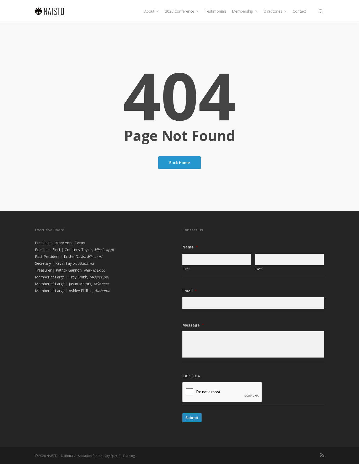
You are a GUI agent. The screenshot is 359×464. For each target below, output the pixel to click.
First (186, 269)
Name (190, 247)
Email (189, 291)
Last (258, 269)
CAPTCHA (191, 376)
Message (193, 325)
